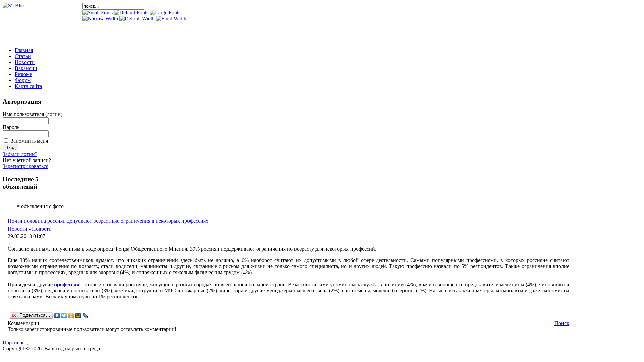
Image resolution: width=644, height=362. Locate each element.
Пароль (11, 127)
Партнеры (14, 342)
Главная (24, 50)
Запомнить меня (29, 141)
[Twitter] (64, 315)
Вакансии (26, 68)
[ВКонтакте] (57, 315)
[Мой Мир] (78, 315)
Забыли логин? (20, 154)
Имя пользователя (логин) (32, 114)
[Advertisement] (160, 32)
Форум (23, 80)
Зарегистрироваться (25, 166)
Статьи (23, 56)
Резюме (23, 74)
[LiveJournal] (85, 315)
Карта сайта (28, 86)
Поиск (561, 323)
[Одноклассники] (71, 315)
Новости (25, 62)
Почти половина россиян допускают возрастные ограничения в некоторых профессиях (108, 221)
